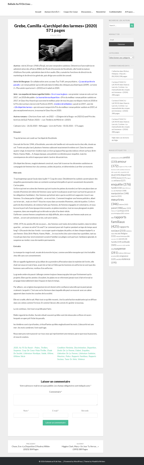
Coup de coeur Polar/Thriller (34, 350)
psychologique (117, 213)
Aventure (115, 169)
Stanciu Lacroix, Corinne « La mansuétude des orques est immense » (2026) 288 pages (121, 89)
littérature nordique (31, 353)
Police (68, 356)
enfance (119, 180)
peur (127, 208)
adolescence (117, 158)
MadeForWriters (98, 461)
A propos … (129, 12)
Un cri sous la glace (59, 94)
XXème (50, 353)
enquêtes (85, 350)
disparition (91, 347)
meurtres (61, 356)
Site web (84, 410)
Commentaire (55, 392)
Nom (26, 410)
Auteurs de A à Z (52, 12)
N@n (114, 138)
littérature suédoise (87, 353)
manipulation (120, 193)
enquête (121, 184)
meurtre (116, 196)
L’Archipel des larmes (23, 107)
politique (123, 211)
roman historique (122, 236)
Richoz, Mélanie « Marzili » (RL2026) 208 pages (120, 73)
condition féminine (65, 347)
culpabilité (124, 172)
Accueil (38, 12)
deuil (115, 175)
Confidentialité (115, 12)
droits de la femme (65, 350)
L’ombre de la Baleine (63, 104)
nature (123, 204)
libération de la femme (67, 353)
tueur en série (71, 359)
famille (116, 188)
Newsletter (101, 12)
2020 (16, 347)
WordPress (78, 461)
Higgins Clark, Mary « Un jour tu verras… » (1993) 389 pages (80, 447)
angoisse (123, 166)
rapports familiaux (80, 356)
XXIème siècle (19, 356)
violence (81, 359)
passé (117, 207)
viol (118, 259)
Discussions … (87, 12)
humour (121, 191)
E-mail (55, 410)
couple (117, 172)
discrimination (80, 347)
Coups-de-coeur (71, 12)
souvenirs (121, 245)
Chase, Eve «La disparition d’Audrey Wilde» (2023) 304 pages (31, 447)
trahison (122, 253)
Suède (43, 353)
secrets (114, 239)
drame (121, 178)
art (129, 166)
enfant (78, 350)
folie (125, 188)
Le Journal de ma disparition (47, 97)
